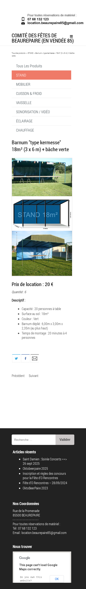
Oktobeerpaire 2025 (35, 468)
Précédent (18, 375)
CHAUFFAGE (25, 130)
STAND (30, 53)
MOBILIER (23, 84)
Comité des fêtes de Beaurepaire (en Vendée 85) (43, 38)
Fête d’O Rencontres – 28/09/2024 (45, 483)
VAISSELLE (24, 102)
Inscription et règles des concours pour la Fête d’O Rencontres (44, 475)
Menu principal (71, 36)
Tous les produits (18, 53)
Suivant (33, 375)
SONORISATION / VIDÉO (33, 111)
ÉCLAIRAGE (24, 120)
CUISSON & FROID (29, 93)
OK (57, 579)
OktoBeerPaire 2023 (35, 488)
